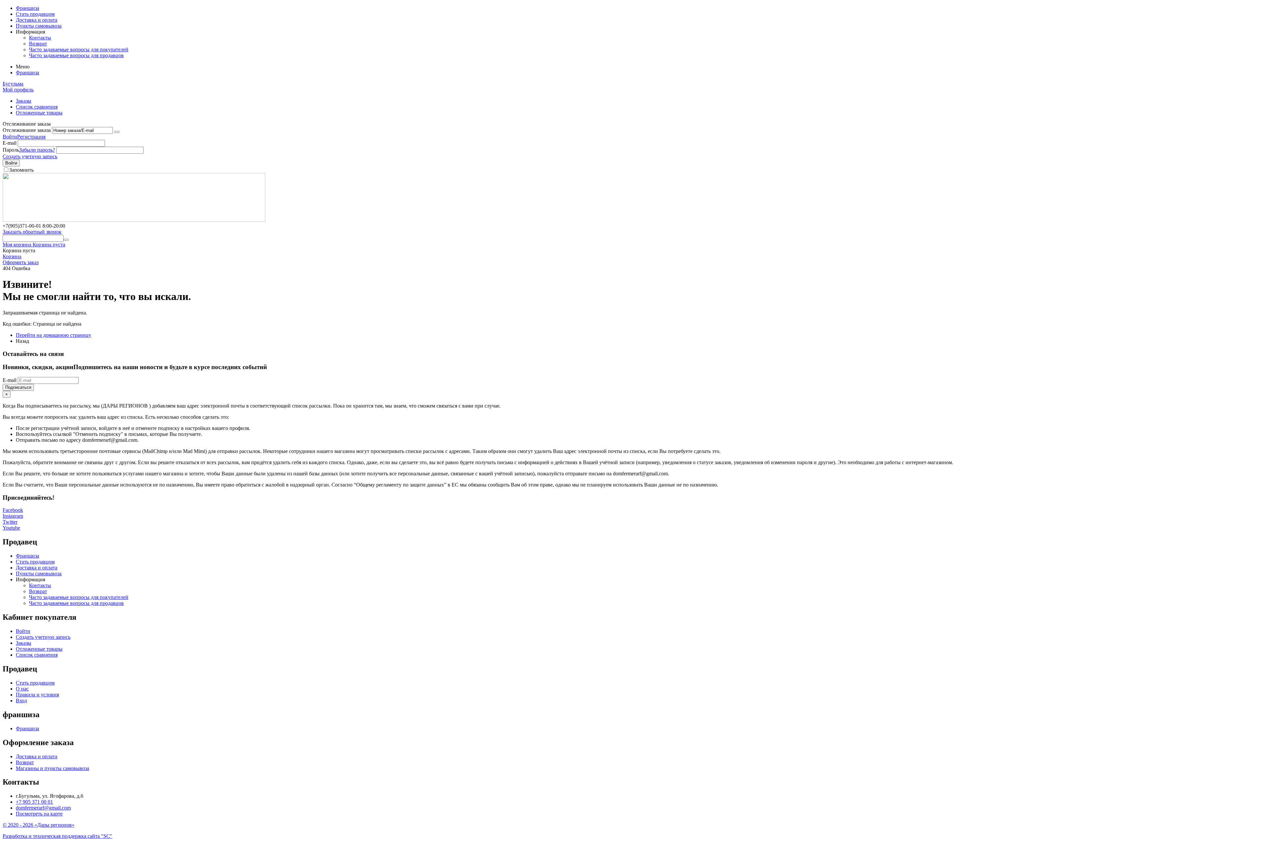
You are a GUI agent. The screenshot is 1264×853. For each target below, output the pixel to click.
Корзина (12, 256)
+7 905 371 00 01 (34, 802)
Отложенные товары (39, 112)
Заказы (23, 101)
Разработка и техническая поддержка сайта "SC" (57, 836)
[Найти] (66, 240)
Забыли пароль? (37, 150)
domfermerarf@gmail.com (43, 808)
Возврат (38, 43)
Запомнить (21, 170)
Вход (21, 700)
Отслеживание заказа (27, 130)
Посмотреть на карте (39, 813)
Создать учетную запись (30, 156)
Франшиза (27, 8)
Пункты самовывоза (39, 26)
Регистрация (31, 136)
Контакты (40, 37)
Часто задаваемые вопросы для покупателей (78, 49)
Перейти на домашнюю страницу (53, 335)
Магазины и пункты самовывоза (52, 768)
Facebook (13, 510)
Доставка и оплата (36, 20)
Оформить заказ (21, 262)
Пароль (11, 150)
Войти (10, 136)
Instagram (13, 516)
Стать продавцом (35, 14)
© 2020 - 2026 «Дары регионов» (38, 825)
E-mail (9, 143)
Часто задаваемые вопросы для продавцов (76, 55)
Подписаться (18, 387)
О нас (22, 688)
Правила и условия (37, 694)
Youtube (11, 528)
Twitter (10, 522)
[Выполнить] (116, 132)
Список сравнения (37, 107)
